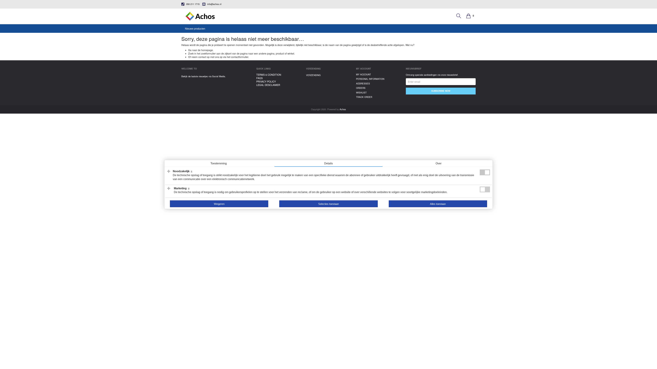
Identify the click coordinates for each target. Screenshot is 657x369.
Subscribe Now (440, 90)
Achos (343, 109)
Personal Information (370, 78)
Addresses (363, 83)
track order (364, 97)
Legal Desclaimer (268, 85)
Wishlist (361, 92)
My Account (363, 74)
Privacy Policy (266, 81)
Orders (360, 88)
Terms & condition (268, 74)
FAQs (259, 78)
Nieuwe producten (195, 28)
